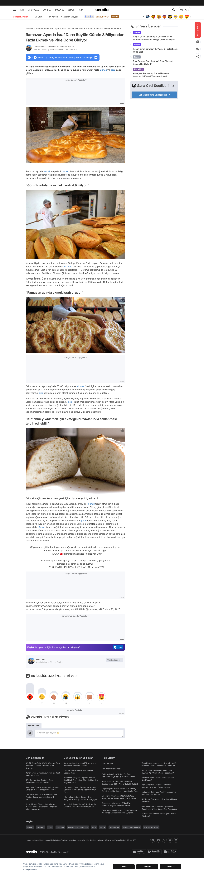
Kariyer (93, 840)
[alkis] (175, 16)
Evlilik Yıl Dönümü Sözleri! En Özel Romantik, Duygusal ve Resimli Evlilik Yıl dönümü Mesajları (118, 776)
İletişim (86, 840)
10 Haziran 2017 (93, 553)
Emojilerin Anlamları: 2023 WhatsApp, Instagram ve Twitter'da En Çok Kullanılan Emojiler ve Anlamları (119, 798)
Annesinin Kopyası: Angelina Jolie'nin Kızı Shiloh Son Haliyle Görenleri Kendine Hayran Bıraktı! (81, 780)
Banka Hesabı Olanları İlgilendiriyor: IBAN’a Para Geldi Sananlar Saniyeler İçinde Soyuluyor (41, 806)
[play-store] (155, 851)
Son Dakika (114, 827)
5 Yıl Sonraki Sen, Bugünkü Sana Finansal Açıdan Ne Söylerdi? (153, 62)
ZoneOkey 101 (102, 17)
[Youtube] (170, 840)
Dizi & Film (138, 69)
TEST (21, 10)
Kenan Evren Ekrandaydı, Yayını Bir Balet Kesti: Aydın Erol (155, 50)
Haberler (29, 28)
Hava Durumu (107, 763)
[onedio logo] (102, 10)
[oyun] (170, 16)
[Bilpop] (159, 16)
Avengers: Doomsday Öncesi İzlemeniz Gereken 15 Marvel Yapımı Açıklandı (151, 74)
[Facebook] (158, 840)
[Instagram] (152, 840)
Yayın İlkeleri (120, 840)
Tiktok (102, 827)
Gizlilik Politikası (54, 840)
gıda (83, 520)
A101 (94, 827)
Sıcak (41, 527)
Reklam (79, 840)
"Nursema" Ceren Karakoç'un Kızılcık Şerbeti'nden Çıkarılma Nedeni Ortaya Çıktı (80, 789)
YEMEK (71, 10)
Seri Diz (115, 17)
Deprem (40, 827)
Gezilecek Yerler (151, 827)
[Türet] (148, 16)
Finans (136, 57)
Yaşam (137, 32)
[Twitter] (164, 840)
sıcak (65, 171)
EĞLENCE (59, 10)
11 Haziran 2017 (96, 567)
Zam (50, 827)
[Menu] (14, 9)
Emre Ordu (53, 46)
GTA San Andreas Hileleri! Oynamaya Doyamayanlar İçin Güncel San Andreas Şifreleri (158, 808)
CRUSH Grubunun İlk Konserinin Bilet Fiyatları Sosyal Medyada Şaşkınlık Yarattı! (41, 797)
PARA (80, 10)
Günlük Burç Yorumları (78, 827)
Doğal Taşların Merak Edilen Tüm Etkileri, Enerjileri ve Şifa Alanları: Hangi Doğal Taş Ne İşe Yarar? (119, 791)
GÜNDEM (47, 10)
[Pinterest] (176, 840)
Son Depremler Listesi (111, 769)
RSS (134, 840)
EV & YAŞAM (33, 10)
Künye (129, 840)
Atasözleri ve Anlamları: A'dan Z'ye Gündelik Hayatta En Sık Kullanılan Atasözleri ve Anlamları (116, 805)
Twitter (30, 827)
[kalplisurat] (181, 16)
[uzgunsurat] (186, 16)
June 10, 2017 (112, 609)
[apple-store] (139, 851)
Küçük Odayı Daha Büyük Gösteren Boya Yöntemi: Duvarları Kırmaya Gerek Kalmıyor (154, 38)
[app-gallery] (170, 851)
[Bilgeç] (153, 16)
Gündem (39, 28)
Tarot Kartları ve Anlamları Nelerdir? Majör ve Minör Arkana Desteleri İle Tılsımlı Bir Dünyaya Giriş (159, 765)
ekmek (103, 69)
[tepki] (30, 697)
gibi (41, 393)
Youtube (60, 827)
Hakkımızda (31, 840)
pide (113, 69)
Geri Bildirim (41, 840)
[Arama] (173, 10)
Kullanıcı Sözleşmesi (105, 840)
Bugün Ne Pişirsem (131, 827)
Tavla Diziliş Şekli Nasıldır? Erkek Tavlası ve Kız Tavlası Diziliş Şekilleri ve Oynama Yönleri (119, 812)
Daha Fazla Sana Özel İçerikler (153, 95)
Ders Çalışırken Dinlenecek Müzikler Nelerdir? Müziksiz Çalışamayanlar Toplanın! (157, 787)
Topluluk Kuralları (68, 840)
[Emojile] (164, 16)
